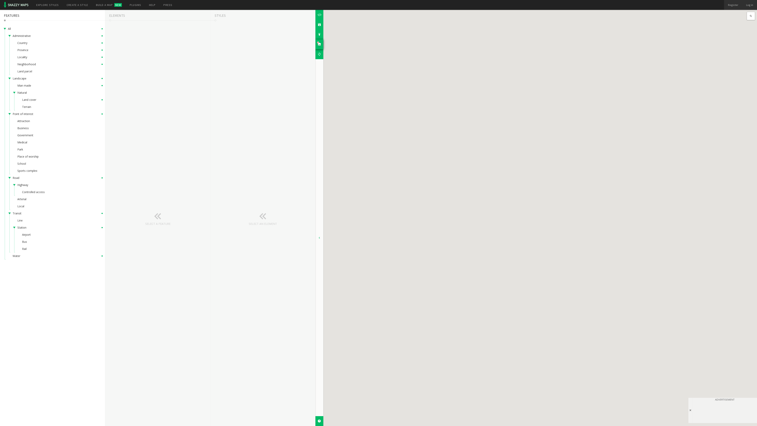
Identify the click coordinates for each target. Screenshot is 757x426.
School (21, 163)
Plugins (135, 5)
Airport (26, 234)
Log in (749, 5)
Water (16, 256)
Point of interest (23, 114)
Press (167, 5)
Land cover (29, 100)
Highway (22, 185)
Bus (24, 242)
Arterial (21, 199)
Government (25, 135)
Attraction (23, 121)
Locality (22, 57)
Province (22, 50)
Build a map (108, 5)
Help (152, 5)
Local (20, 206)
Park (20, 149)
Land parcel (24, 71)
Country (22, 43)
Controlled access (33, 192)
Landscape (19, 78)
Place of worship (28, 156)
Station (21, 227)
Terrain (26, 107)
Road (16, 178)
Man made (24, 85)
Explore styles (47, 5)
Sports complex (27, 171)
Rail (24, 249)
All (9, 29)
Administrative (22, 36)
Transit (17, 213)
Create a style (77, 5)
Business (23, 128)
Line (20, 220)
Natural (22, 92)
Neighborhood (26, 64)
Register (733, 5)
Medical (22, 142)
